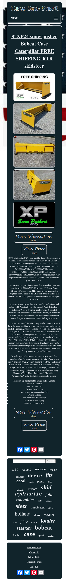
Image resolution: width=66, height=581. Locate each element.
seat (40, 500)
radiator (51, 536)
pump (40, 481)
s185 (50, 482)
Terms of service (34, 561)
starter (24, 528)
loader (48, 520)
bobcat (43, 527)
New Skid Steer (34, 547)
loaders (49, 515)
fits (49, 475)
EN (31, 566)
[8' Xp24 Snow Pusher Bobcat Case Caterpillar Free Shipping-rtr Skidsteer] (34, 87)
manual (26, 469)
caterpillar (25, 499)
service (40, 469)
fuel (15, 522)
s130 (15, 469)
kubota (32, 489)
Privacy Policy (34, 557)
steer (21, 506)
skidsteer (49, 501)
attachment (38, 507)
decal (20, 481)
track (31, 482)
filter (24, 522)
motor (34, 522)
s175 (50, 508)
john (49, 494)
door (37, 515)
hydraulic (28, 494)
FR (36, 566)
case (29, 534)
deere (35, 475)
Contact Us (34, 552)
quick (42, 535)
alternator (20, 490)
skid (46, 487)
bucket (16, 535)
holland (22, 513)
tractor (20, 477)
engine (53, 469)
